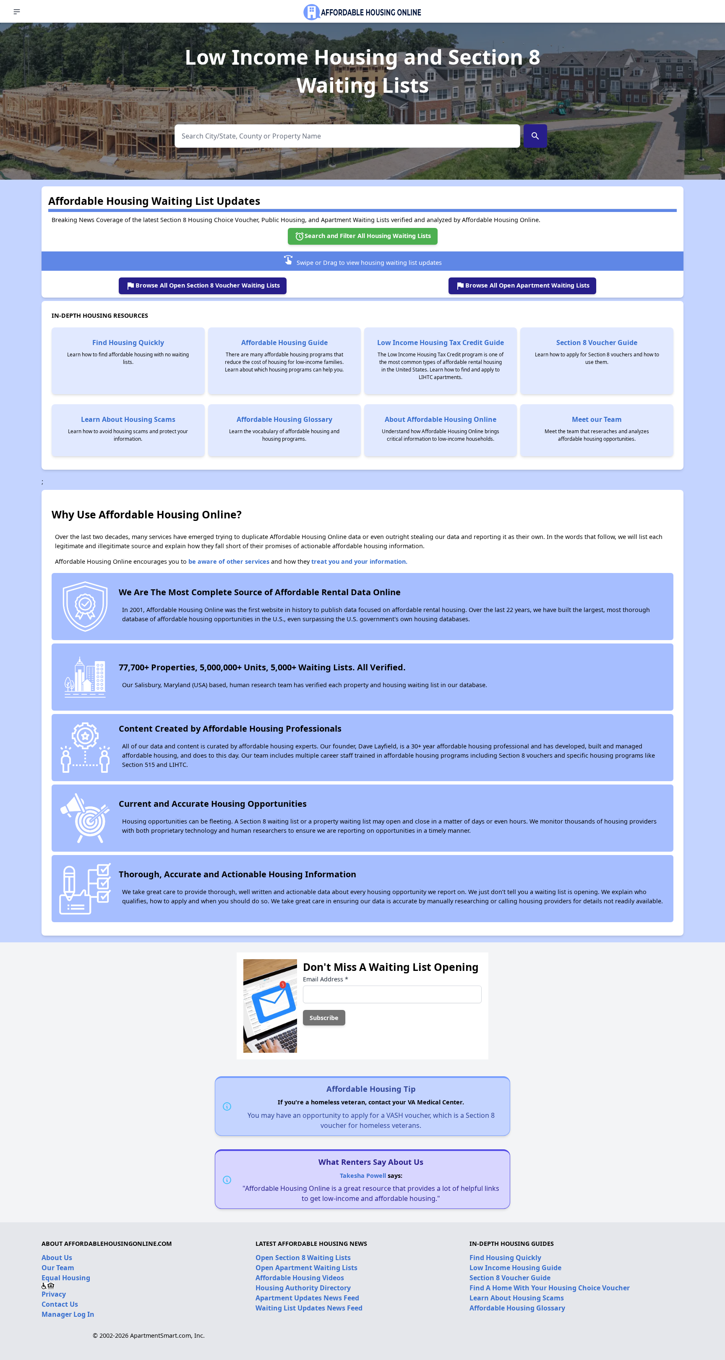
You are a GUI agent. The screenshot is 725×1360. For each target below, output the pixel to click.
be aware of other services (228, 561)
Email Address (325, 979)
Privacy (54, 1294)
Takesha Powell (363, 1176)
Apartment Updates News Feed (307, 1297)
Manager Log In (68, 1314)
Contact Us (60, 1304)
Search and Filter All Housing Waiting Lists (363, 236)
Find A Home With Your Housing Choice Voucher (549, 1287)
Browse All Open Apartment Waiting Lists (522, 286)
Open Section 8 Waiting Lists (303, 1257)
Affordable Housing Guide (284, 342)
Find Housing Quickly (128, 342)
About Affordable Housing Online (440, 419)
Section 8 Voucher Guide (596, 342)
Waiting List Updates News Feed (309, 1308)
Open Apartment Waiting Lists (306, 1267)
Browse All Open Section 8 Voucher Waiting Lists (202, 286)
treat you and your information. (359, 561)
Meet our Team (597, 419)
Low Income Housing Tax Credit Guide (440, 342)
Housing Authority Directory (303, 1287)
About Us (57, 1257)
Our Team (58, 1267)
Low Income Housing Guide (515, 1267)
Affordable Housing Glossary (284, 419)
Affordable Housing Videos (300, 1277)
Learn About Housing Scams (128, 419)
